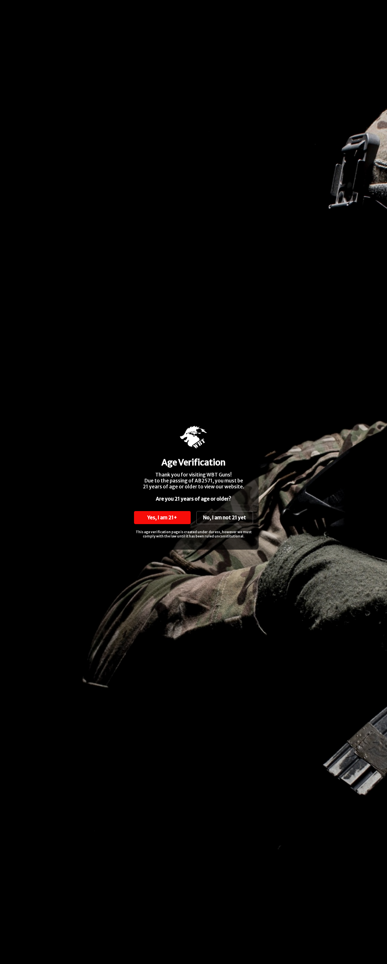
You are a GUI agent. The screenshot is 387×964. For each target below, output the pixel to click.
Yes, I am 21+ (162, 517)
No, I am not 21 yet (224, 517)
